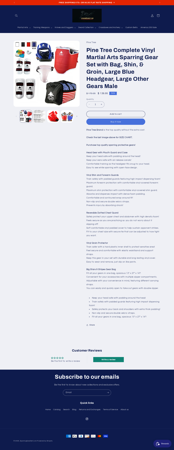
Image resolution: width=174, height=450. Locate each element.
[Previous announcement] (14, 2)
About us (125, 410)
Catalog (57, 410)
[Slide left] (16, 116)
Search (66, 410)
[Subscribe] (108, 392)
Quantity (90, 99)
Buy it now (116, 122)
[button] (16, 15)
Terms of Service (110, 410)
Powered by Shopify (44, 441)
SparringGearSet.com (28, 441)
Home (48, 410)
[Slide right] (77, 116)
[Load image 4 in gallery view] (67, 116)
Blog (74, 410)
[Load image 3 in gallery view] (53, 116)
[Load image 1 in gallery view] (26, 116)
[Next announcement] (160, 2)
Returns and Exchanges (90, 410)
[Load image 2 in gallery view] (39, 116)
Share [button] (92, 325)
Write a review (109, 360)
